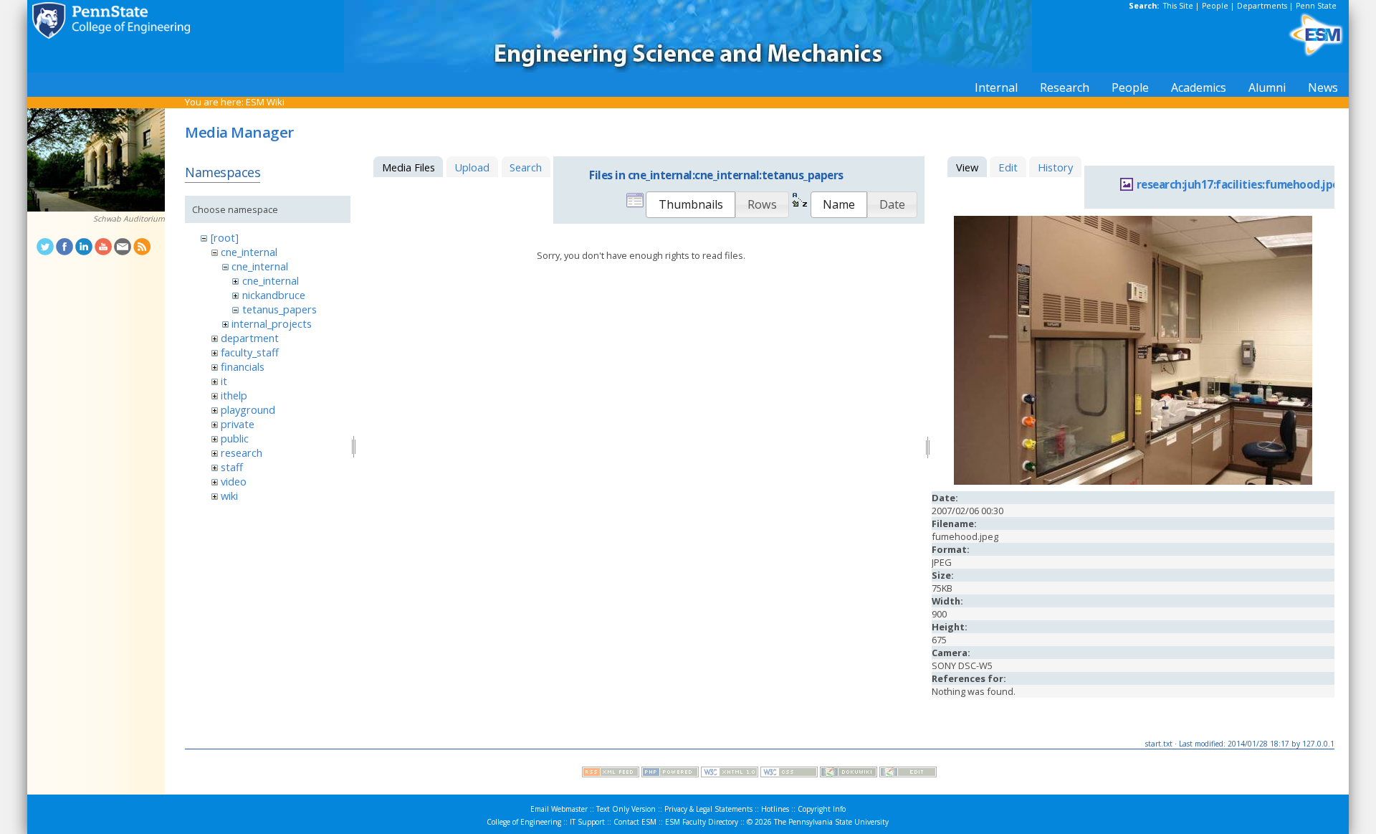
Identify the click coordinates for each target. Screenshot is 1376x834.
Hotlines (775, 809)
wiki (229, 495)
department (250, 338)
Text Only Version (626, 809)
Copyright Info (822, 809)
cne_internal (249, 252)
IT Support (587, 822)
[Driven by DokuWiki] (848, 773)
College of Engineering (524, 822)
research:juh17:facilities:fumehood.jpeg (1241, 184)
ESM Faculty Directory (701, 822)
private (237, 424)
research (241, 452)
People (1215, 6)
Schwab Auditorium (129, 219)
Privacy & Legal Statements (708, 809)
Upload (471, 167)
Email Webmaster (559, 809)
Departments (1262, 6)
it (224, 381)
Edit (1008, 167)
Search (526, 167)
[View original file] (1133, 481)
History (1055, 167)
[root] (225, 237)
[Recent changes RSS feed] (610, 773)
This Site (1178, 6)
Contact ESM (634, 822)
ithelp (234, 395)
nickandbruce (273, 295)
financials (242, 366)
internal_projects (271, 323)
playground (248, 409)
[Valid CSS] (789, 773)
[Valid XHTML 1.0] (729, 773)
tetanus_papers (279, 309)
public (235, 438)
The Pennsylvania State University (831, 822)
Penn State (1316, 6)
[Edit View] (908, 773)
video (234, 481)
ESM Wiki (265, 101)
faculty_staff (250, 352)
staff (232, 467)
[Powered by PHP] (670, 773)
